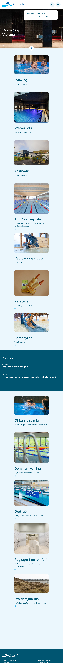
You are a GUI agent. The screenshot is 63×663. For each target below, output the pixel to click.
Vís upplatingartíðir (42, 16)
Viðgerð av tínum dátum (45, 660)
